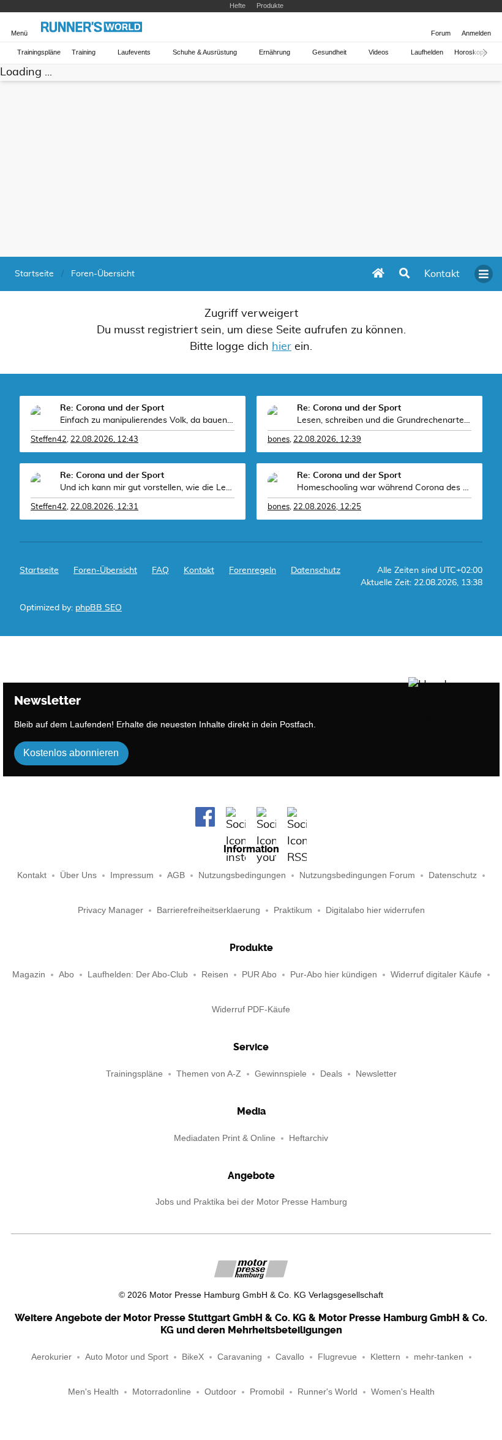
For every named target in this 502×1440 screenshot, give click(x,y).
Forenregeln (252, 570)
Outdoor (220, 1391)
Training (84, 52)
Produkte (270, 5)
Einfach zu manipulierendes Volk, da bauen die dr (147, 420)
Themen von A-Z (208, 1073)
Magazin (28, 974)
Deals (331, 1073)
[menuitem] (442, 274)
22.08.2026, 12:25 (327, 507)
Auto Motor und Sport (126, 1357)
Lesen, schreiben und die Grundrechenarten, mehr (384, 420)
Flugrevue (337, 1357)
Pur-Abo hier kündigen (333, 974)
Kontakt (32, 875)
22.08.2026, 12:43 (104, 440)
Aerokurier (51, 1357)
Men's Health (93, 1391)
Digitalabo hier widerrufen (375, 910)
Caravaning (239, 1357)
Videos (379, 52)
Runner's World (328, 1391)
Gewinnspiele (281, 1073)
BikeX (193, 1357)
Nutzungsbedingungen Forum (357, 875)
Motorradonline (161, 1391)
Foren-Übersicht (105, 570)
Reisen (214, 974)
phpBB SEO (98, 608)
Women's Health (403, 1391)
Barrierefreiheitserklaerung (208, 910)
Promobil (267, 1391)
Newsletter (376, 1073)
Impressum (132, 875)
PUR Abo (259, 974)
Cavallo (289, 1357)
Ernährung (274, 52)
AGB (176, 875)
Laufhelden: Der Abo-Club (138, 974)
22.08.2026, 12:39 (327, 440)
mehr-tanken (438, 1357)
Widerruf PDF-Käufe (251, 1009)
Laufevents (134, 52)
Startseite (39, 570)
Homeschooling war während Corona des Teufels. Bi (384, 487)
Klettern (385, 1357)
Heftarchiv (308, 1138)
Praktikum (293, 910)
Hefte (237, 5)
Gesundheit (329, 52)
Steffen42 (49, 440)
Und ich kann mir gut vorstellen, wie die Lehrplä (147, 487)
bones (279, 440)
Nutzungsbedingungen (242, 875)
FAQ (160, 570)
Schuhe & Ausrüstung (205, 52)
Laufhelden (427, 52)
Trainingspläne (39, 52)
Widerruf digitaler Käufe (436, 974)
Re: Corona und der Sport (112, 408)
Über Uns (78, 875)
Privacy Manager (110, 910)
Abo (66, 974)
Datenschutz (315, 570)
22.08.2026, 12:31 (104, 507)
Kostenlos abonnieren (71, 753)
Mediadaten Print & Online (224, 1138)
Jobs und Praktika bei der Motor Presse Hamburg (251, 1202)
